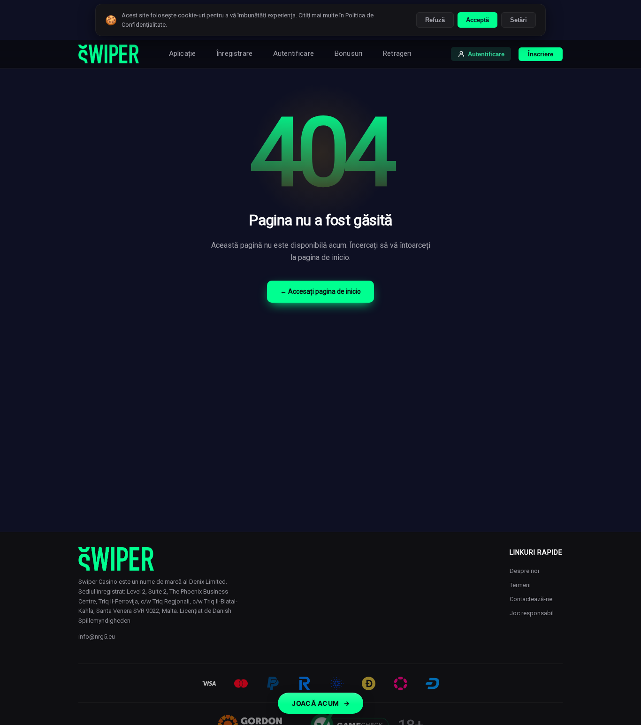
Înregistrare (234, 53)
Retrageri (397, 53)
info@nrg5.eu (96, 636)
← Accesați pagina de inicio (320, 291)
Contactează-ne (531, 599)
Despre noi (524, 570)
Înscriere (540, 54)
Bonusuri (348, 53)
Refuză (435, 19)
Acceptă (477, 19)
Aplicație (182, 53)
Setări (518, 19)
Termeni (520, 584)
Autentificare (293, 53)
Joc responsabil (532, 613)
